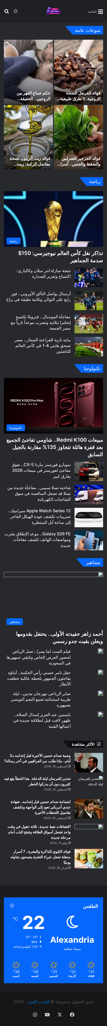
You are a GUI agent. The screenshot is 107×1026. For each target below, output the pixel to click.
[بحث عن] (6, 13)
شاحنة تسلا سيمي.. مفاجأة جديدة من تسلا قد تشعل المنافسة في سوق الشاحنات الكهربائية (39, 493)
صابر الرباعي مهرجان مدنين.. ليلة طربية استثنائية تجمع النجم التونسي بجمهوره (41, 699)
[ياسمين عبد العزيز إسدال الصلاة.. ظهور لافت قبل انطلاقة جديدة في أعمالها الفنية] (100, 714)
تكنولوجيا (92, 368)
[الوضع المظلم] (15, 13)
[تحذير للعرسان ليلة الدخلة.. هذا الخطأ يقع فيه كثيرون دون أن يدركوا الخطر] (89, 785)
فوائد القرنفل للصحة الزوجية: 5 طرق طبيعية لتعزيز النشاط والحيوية (80, 98)
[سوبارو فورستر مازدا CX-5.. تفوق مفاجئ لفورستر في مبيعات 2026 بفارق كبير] (89, 471)
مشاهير (93, 562)
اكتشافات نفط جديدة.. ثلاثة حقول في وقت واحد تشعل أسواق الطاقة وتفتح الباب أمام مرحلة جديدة (39, 832)
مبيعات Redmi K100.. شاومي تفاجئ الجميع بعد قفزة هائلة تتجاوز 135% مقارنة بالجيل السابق (54, 447)
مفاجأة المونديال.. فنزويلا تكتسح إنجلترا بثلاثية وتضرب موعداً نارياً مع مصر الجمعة (41, 322)
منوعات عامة (88, 30)
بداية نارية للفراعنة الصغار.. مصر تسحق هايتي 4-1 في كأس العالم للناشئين (43, 345)
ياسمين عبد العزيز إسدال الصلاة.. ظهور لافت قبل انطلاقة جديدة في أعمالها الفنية (42, 720)
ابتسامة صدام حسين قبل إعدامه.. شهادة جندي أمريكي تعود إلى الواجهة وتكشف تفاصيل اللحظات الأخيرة (41, 807)
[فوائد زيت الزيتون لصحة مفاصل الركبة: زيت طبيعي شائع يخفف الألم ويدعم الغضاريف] (28, 137)
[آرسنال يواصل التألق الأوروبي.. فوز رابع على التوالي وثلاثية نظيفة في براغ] (89, 300)
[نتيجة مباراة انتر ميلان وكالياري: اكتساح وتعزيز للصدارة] (89, 277)
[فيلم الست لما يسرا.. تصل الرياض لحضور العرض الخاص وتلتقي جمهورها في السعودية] (100, 651)
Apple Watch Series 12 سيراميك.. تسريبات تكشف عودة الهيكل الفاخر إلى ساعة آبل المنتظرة (39, 516)
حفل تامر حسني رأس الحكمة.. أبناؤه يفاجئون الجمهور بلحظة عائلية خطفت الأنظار (39, 678)
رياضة (95, 181)
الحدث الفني (38, 1001)
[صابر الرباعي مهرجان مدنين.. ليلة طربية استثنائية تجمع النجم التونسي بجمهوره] (100, 693)
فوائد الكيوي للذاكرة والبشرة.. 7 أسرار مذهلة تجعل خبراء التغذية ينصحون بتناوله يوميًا (40, 856)
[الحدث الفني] (53, 11)
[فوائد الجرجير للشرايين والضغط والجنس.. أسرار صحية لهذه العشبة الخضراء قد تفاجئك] (78, 137)
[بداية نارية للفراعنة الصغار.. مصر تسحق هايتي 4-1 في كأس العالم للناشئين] (89, 346)
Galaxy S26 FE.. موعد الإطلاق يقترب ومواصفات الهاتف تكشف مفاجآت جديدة (37, 539)
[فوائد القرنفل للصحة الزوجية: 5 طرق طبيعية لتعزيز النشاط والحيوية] (78, 72)
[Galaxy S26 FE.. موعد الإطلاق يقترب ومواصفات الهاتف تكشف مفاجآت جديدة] (89, 540)
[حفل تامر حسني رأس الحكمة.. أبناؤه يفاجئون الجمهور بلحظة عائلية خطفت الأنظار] (100, 672)
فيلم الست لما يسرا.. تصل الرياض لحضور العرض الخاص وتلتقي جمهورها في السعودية (38, 657)
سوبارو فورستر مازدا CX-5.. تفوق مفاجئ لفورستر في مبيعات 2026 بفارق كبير (41, 470)
